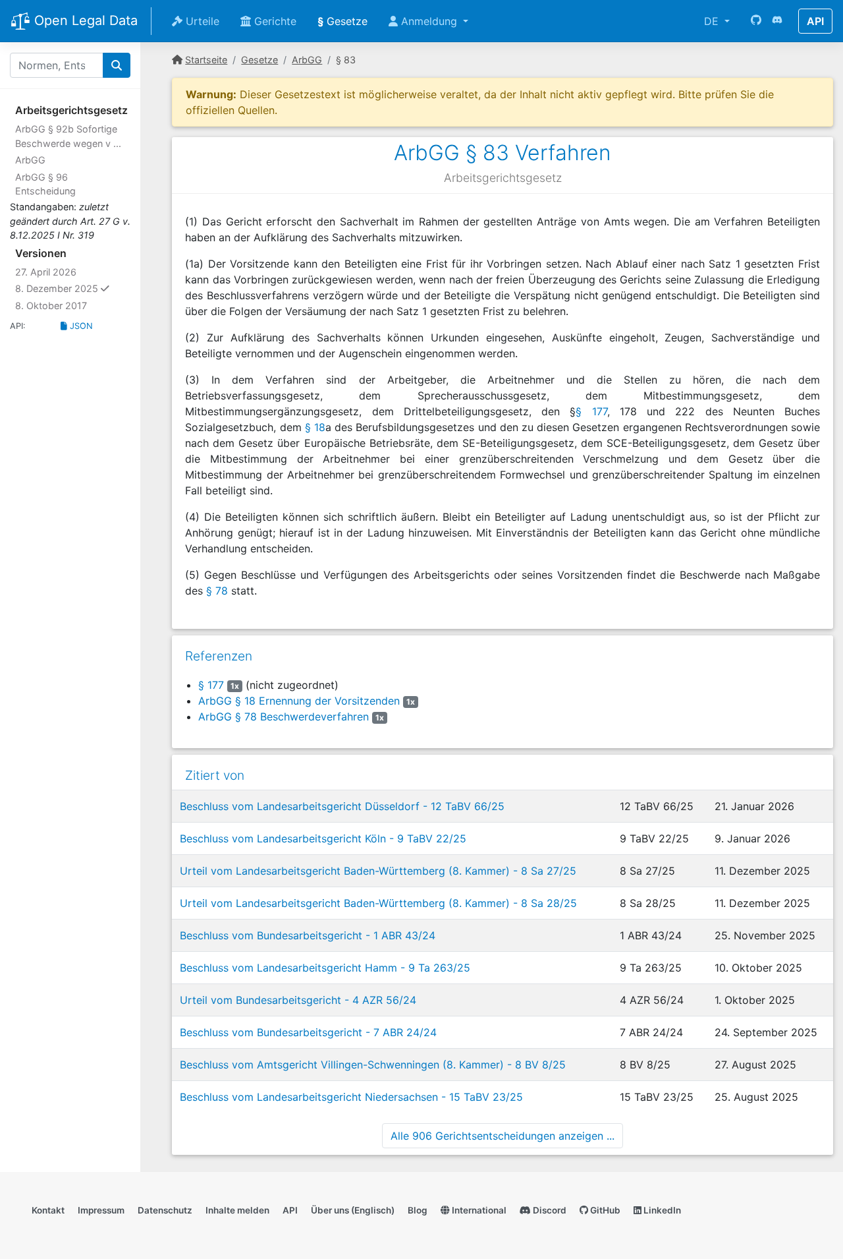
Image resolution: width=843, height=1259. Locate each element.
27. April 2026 (45, 272)
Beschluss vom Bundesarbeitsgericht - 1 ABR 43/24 (307, 935)
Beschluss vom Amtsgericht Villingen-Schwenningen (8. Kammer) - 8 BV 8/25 (373, 1064)
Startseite (206, 59)
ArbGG (30, 159)
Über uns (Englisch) (352, 1210)
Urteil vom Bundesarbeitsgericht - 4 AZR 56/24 (298, 1000)
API (815, 21)
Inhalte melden (237, 1210)
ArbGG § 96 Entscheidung (45, 184)
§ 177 (591, 411)
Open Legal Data (84, 20)
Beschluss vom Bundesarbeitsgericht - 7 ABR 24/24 (308, 1032)
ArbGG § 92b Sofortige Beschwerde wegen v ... (68, 136)
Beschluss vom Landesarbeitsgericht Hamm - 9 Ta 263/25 (325, 967)
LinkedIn (661, 1210)
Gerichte (273, 21)
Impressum (101, 1210)
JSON (80, 326)
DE (713, 21)
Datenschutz (165, 1210)
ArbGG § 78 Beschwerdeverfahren (283, 716)
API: (18, 326)
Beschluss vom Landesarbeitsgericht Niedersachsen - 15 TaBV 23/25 (351, 1096)
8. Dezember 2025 (72, 288)
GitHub (604, 1210)
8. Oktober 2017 (51, 305)
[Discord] (777, 21)
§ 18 (315, 427)
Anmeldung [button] (429, 21)
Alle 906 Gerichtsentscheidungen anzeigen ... (502, 1135)
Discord (548, 1210)
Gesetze (342, 21)
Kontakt (48, 1210)
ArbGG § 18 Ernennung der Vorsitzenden (299, 700)
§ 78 (217, 590)
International (478, 1210)
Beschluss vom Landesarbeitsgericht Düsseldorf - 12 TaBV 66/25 (342, 806)
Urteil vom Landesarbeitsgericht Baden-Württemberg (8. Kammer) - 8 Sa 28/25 (378, 903)
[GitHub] (756, 21)
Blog (417, 1210)
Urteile (200, 21)
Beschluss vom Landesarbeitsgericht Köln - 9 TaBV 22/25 (323, 838)
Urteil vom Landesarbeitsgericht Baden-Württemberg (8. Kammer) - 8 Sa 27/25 (378, 870)
